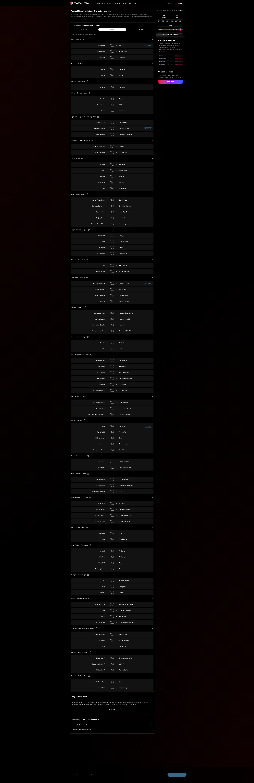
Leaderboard (100, 3)
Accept (177, 775)
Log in (170, 3)
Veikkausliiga (81, 337)
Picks (109, 3)
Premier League (81, 230)
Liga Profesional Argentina (87, 117)
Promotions (116, 3)
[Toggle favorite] (82, 39)
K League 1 (84, 497)
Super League (80, 194)
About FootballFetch (129, 3)
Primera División (81, 456)
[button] (170, 22)
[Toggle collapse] (152, 39)
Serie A (78, 39)
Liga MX (79, 420)
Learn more (104, 775)
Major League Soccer (82, 355)
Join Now (170, 82)
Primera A (82, 277)
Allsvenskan (81, 81)
